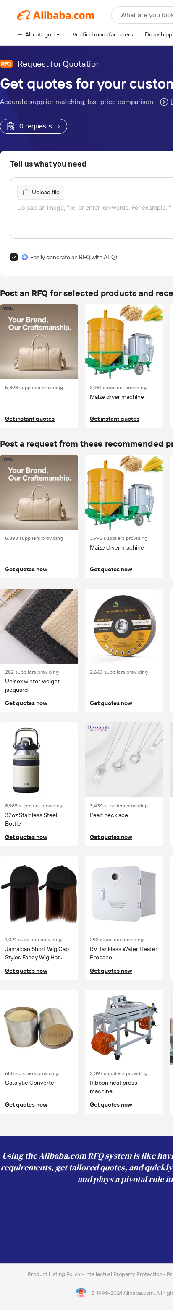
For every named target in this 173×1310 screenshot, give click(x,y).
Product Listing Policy (55, 1274)
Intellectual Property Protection (124, 1274)
